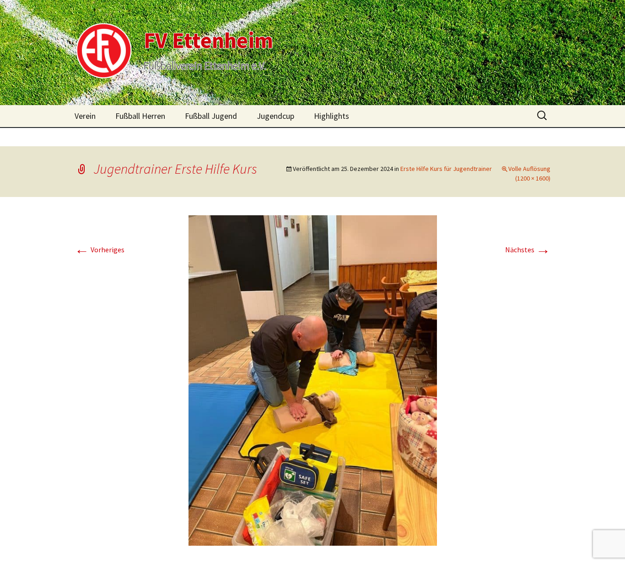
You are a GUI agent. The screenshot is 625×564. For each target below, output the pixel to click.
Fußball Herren (140, 116)
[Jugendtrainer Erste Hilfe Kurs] (313, 379)
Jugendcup (275, 116)
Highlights (331, 116)
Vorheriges (99, 249)
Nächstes (527, 249)
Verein (85, 116)
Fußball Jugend (211, 116)
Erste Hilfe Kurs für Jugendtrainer (446, 169)
